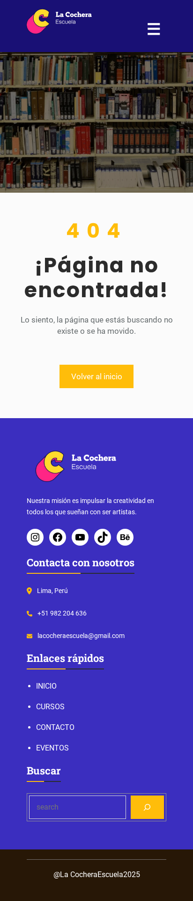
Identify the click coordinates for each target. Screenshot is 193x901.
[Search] (147, 807)
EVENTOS (52, 747)
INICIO (46, 686)
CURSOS (50, 706)
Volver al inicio (96, 376)
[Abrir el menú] (154, 29)
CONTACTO (55, 727)
